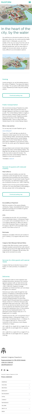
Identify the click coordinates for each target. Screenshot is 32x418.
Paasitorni (6, 2)
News (3, 411)
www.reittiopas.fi (6, 131)
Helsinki (4, 405)
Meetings (4, 387)
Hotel (3, 396)
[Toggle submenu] (29, 385)
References (5, 402)
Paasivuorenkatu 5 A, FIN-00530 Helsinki (13, 360)
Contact (4, 399)
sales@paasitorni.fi (6, 364)
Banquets (4, 390)
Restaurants (5, 393)
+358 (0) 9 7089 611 (7, 362)
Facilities (4, 384)
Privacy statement (6, 377)
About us (4, 408)
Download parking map (16, 95)
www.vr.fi (11, 158)
